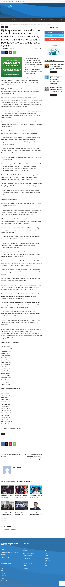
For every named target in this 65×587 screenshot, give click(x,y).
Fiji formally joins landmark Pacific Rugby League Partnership (7, 512)
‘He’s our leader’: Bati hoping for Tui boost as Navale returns (21, 512)
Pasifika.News (5, 581)
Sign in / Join (18, 1)
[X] (60, 1)
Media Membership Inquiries (9, 552)
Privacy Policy (5, 557)
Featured (46, 20)
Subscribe (60, 39)
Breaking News (15, 20)
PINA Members (54, 20)
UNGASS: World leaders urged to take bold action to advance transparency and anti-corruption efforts (33, 457)
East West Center (27, 563)
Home (3, 20)
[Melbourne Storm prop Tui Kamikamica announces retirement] (7, 490)
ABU (46, 563)
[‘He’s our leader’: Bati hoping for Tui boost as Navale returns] (21, 505)
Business (23, 20)
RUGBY (7, 433)
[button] (62, 20)
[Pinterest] (10, 52)
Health (41, 20)
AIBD (46, 566)
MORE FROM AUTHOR (24, 481)
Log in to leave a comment (8, 529)
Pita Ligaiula (5, 48)
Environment (34, 20)
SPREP (24, 566)
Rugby (11, 24)
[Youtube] (62, 1)
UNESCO (47, 558)
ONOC (46, 555)
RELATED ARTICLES (8, 481)
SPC (46, 553)
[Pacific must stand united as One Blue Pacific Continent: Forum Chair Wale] (47, 66)
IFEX (24, 561)
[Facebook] (58, 1)
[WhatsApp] (14, 52)
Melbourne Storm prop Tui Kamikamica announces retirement (7, 497)
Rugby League (4, 493)
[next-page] (5, 519)
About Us (3, 554)
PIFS (24, 548)
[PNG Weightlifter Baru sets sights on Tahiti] (21, 490)
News (8, 20)
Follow (61, 35)
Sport (28, 20)
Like (62, 32)
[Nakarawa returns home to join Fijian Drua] (36, 490)
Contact (3, 549)
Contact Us (25, 1)
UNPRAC (25, 550)
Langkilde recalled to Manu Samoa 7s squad (10, 455)
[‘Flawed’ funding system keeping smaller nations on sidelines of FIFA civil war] (36, 505)
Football (32, 509)
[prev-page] (2, 519)
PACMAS (25, 568)
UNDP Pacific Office (28, 553)
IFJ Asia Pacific (48, 561)
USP (46, 550)
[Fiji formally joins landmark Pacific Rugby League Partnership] (7, 505)
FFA (45, 548)
